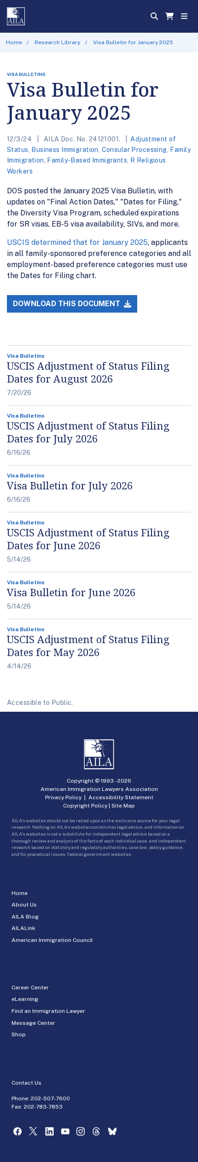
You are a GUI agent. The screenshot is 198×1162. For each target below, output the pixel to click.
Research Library (57, 42)
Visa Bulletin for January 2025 (133, 42)
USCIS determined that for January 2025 (77, 242)
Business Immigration (64, 149)
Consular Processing (134, 149)
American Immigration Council (52, 940)
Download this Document (67, 303)
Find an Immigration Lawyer (48, 1011)
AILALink (23, 928)
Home (14, 42)
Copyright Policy (85, 805)
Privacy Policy (63, 797)
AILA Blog (25, 916)
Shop (19, 1034)
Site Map (123, 805)
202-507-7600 (50, 1098)
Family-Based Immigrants (87, 160)
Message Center (33, 1023)
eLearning (25, 999)
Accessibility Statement (120, 797)
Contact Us (26, 1083)
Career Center (30, 987)
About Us (24, 904)
